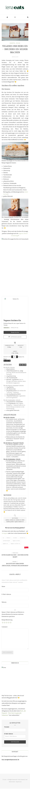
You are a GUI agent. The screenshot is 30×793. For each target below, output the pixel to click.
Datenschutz (12, 782)
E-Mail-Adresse (6, 594)
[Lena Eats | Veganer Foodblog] (15, 7)
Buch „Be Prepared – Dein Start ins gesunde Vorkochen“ (14, 713)
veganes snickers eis (15, 543)
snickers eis (22, 538)
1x (4, 360)
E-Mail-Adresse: (8, 734)
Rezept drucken (15, 332)
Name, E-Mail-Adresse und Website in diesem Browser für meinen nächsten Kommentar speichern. (13, 614)
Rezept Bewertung (7, 620)
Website (4, 602)
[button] (4, 327)
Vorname (6, 727)
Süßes (18, 43)
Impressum (19, 782)
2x (7, 360)
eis (3, 538)
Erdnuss (8, 538)
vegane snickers (16, 540)
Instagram (5, 533)
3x (9, 360)
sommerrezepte (6, 540)
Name (3, 587)
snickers (15, 538)
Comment (5, 627)
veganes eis (5, 543)
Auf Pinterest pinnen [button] (16, 337)
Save (27, 547)
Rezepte (12, 43)
